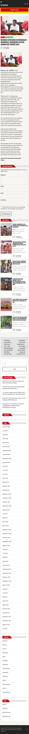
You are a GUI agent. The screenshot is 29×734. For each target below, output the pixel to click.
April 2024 (5, 521)
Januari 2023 (6, 565)
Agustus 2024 (6, 510)
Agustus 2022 (6, 585)
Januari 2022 (6, 612)
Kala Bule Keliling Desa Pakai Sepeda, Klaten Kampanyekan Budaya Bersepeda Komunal (20, 318)
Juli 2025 (4, 466)
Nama (3, 186)
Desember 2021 (6, 616)
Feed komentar (6, 712)
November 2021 (6, 620)
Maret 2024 (5, 525)
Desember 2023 (6, 529)
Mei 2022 (5, 597)
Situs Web (3, 200)
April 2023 (5, 561)
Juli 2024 (4, 514)
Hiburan (4, 644)
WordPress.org (6, 716)
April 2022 (5, 601)
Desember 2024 (6, 494)
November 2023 (6, 533)
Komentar (3, 175)
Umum (4, 688)
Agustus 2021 (6, 624)
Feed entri (5, 708)
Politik (4, 680)
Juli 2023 (4, 549)
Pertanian (5, 676)
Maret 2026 (5, 442)
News (3, 656)
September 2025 (6, 458)
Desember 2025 (6, 450)
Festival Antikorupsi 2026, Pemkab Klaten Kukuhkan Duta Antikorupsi (20, 225)
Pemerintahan (6, 668)
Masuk (4, 704)
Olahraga (4, 660)
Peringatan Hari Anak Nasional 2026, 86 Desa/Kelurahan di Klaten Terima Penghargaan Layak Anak (19, 281)
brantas (4, 5)
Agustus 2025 (6, 462)
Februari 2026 (6, 446)
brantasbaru (6, 47)
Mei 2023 (5, 557)
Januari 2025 (6, 490)
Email (2, 193)
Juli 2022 (4, 589)
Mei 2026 (5, 434)
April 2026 (5, 438)
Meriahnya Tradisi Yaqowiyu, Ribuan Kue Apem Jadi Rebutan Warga (13, 382)
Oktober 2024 (6, 502)
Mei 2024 (5, 517)
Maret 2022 (5, 605)
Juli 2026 (4, 430)
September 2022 (6, 581)
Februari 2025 (6, 486)
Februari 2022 (6, 608)
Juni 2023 (5, 553)
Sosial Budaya (6, 684)
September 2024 (6, 506)
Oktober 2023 (6, 537)
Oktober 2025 (6, 454)
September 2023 (6, 541)
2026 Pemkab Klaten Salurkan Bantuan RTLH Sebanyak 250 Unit (20, 301)
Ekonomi (4, 640)
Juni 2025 (5, 470)
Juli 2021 (4, 628)
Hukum (4, 648)
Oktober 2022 (6, 577)
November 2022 (6, 573)
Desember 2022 (6, 569)
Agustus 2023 (6, 545)
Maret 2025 (5, 482)
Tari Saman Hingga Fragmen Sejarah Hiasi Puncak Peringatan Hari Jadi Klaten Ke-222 (19, 244)
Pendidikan (5, 672)
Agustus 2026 (6, 426)
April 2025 (5, 478)
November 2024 (6, 498)
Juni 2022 (5, 593)
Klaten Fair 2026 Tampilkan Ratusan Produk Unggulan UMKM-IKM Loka (19, 262)
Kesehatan (5, 652)
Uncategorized (6, 692)
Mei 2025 (5, 474)
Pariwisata (5, 664)
